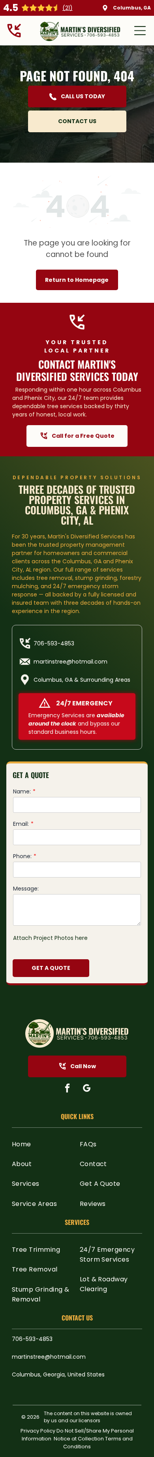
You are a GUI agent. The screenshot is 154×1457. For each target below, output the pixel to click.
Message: (26, 889)
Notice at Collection (79, 1438)
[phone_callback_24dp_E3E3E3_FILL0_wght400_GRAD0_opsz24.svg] (14, 37)
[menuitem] (43, 1143)
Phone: (22, 856)
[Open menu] (140, 31)
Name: (22, 791)
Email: (21, 824)
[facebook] (67, 1089)
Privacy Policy (38, 1430)
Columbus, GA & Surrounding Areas (82, 680)
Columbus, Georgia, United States (58, 1374)
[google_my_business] (87, 1089)
